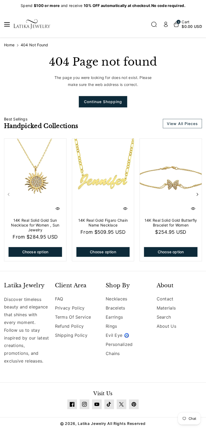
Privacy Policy (70, 308)
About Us (166, 326)
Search (164, 317)
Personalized (119, 344)
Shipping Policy (71, 335)
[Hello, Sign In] (165, 24)
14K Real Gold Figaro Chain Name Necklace (103, 222)
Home (9, 45)
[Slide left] (8, 194)
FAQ (59, 298)
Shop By (118, 285)
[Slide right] (197, 194)
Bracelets (115, 308)
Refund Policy (69, 326)
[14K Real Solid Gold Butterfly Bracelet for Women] (171, 177)
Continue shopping (103, 101)
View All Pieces (182, 123)
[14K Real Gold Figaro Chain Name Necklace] (103, 177)
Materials (166, 308)
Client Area (71, 285)
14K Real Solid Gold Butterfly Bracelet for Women (171, 222)
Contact (165, 298)
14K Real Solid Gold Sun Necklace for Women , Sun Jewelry (35, 225)
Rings (111, 326)
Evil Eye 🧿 (117, 335)
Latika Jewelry (24, 285)
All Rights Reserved (126, 423)
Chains (113, 353)
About (165, 285)
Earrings (114, 317)
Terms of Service (73, 317)
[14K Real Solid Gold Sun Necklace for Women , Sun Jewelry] (35, 177)
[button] (8, 24)
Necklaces (116, 298)
